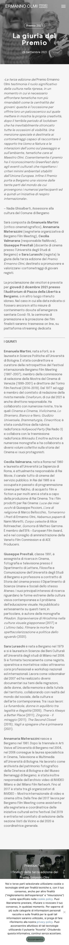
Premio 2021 (34, 25)
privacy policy (45, 921)
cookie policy (45, 899)
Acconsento (35, 939)
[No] (64, 912)
